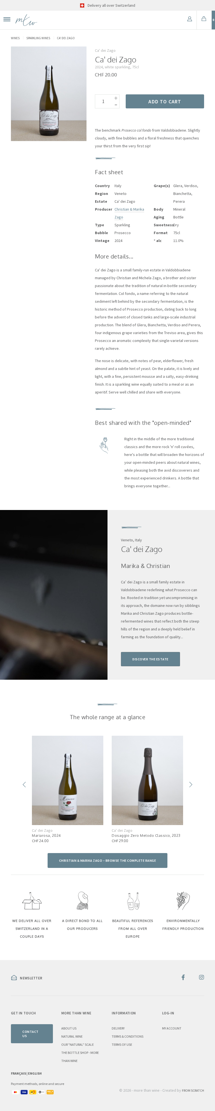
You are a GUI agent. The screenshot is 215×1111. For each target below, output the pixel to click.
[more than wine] (26, 20)
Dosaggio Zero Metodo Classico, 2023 (146, 835)
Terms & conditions (127, 1036)
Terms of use (122, 1044)
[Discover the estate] (53, 595)
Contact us (30, 1034)
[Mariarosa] (67, 780)
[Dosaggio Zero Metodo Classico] (147, 780)
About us (68, 1028)
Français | (19, 1073)
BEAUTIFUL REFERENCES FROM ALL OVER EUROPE (132, 928)
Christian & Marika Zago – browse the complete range (107, 860)
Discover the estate (150, 659)
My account (171, 1028)
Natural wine (72, 1036)
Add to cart (164, 101)
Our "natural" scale (77, 1044)
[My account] (190, 20)
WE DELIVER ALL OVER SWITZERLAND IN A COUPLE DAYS (32, 928)
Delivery (118, 1028)
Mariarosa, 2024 (46, 835)
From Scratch (193, 1090)
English (35, 1073)
